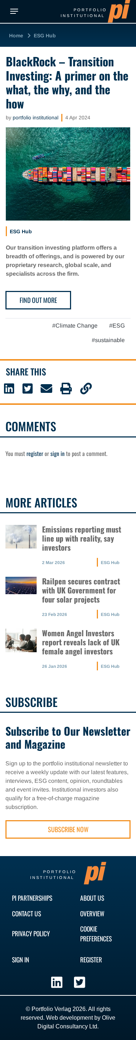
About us (92, 898)
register (34, 453)
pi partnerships (32, 898)
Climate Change (76, 325)
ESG (118, 325)
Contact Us (26, 913)
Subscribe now (68, 829)
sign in (57, 453)
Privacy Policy (31, 933)
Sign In (20, 959)
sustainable (110, 340)
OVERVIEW (92, 913)
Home (16, 35)
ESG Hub (45, 35)
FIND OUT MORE (38, 300)
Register (91, 959)
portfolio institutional (35, 117)
